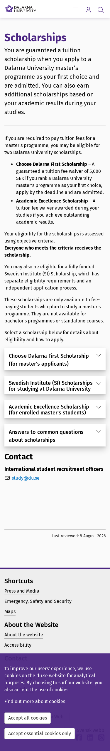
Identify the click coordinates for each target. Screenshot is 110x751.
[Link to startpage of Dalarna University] (20, 7)
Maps (10, 611)
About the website (23, 635)
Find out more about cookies (34, 701)
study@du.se (26, 478)
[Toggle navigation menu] (75, 10)
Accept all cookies (27, 718)
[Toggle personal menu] (88, 10)
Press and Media (21, 591)
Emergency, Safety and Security (38, 601)
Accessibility (17, 645)
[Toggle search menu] (101, 10)
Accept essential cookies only (39, 733)
